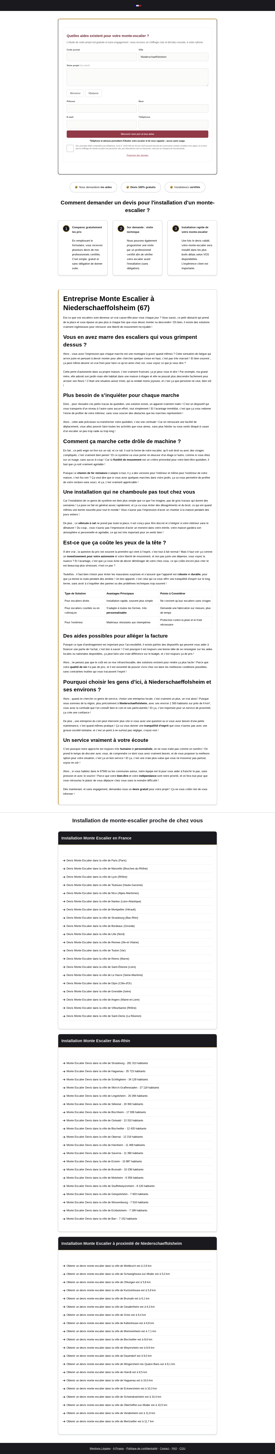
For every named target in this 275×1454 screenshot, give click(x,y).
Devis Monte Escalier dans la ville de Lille (91, 934)
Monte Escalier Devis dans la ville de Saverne (94, 1153)
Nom (141, 101)
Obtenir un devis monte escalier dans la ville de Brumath (100, 1298)
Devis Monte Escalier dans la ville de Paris (92, 860)
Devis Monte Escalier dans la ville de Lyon (92, 876)
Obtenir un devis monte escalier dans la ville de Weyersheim (103, 1347)
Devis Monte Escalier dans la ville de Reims (93, 958)
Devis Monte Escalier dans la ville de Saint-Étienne (97, 966)
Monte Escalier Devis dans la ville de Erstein (93, 1161)
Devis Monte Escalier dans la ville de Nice (92, 893)
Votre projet (78, 65)
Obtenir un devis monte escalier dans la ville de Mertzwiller (102, 1421)
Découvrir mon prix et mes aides (137, 134)
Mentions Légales (100, 1448)
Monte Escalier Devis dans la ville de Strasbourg (95, 1063)
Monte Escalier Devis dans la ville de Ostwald (94, 1120)
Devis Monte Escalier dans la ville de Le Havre (94, 975)
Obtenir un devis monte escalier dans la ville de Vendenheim (102, 1413)
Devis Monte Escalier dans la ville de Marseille (94, 868)
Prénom (71, 101)
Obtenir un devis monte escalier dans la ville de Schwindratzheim (105, 1396)
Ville (141, 49)
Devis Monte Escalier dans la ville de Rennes (93, 942)
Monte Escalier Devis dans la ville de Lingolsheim (96, 1095)
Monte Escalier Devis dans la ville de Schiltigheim (96, 1079)
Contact (165, 1448)
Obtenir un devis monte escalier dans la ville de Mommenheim (104, 1331)
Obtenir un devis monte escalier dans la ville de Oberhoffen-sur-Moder (108, 1405)
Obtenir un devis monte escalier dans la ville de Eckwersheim (103, 1388)
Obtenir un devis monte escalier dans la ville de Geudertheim (103, 1306)
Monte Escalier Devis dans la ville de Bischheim (95, 1112)
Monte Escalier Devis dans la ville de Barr (91, 1218)
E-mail (70, 117)
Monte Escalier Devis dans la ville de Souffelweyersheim (100, 1186)
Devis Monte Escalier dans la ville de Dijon (92, 983)
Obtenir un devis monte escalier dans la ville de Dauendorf (101, 1355)
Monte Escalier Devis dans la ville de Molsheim (95, 1177)
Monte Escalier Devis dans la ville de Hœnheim (95, 1145)
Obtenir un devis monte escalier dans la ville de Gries (98, 1314)
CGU (182, 1448)
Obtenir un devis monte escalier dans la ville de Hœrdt (99, 1372)
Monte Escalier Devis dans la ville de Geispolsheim (97, 1194)
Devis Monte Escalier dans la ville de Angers (93, 999)
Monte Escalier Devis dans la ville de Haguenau (95, 1071)
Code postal (73, 49)
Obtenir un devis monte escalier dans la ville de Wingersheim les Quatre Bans (113, 1364)
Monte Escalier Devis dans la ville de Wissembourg (97, 1202)
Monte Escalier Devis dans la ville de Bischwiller (95, 1128)
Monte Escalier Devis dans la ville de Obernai (94, 1136)
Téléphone (144, 117)
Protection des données (137, 155)
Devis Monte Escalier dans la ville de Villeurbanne (96, 1007)
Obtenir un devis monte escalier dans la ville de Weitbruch (101, 1265)
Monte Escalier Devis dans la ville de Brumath (94, 1169)
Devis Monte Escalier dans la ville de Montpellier (95, 909)
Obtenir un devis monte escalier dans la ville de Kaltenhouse (102, 1323)
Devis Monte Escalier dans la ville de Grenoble (94, 991)
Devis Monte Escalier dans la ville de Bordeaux (95, 926)
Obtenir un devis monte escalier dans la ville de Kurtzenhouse (103, 1290)
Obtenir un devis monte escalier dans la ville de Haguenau (101, 1380)
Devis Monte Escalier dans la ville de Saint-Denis (96, 1016)
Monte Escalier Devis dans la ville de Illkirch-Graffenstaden (102, 1087)
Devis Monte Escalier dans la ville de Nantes (93, 901)
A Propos (118, 1448)
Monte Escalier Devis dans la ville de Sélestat (94, 1104)
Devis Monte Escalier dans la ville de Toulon (93, 950)
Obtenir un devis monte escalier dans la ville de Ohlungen (101, 1282)
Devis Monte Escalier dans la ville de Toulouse (94, 885)
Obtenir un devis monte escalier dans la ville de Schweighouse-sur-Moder (110, 1273)
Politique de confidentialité (141, 1448)
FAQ (174, 1448)
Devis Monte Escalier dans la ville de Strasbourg (95, 917)
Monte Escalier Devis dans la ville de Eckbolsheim (97, 1210)
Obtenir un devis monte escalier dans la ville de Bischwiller (102, 1339)
